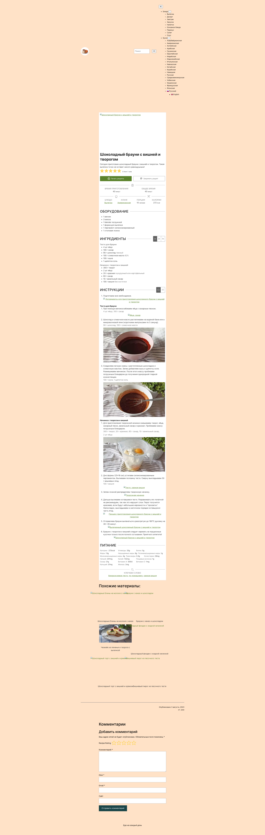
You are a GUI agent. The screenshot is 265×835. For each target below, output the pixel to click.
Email (102, 785)
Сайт (101, 796)
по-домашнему (136, 576)
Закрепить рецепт (150, 179)
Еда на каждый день (132, 825)
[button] (102, 170)
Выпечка (108, 203)
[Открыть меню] (154, 51)
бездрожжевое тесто (118, 576)
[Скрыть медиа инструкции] (163, 290)
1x (155, 239)
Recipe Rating (105, 743)
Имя (101, 775)
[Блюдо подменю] (169, 12)
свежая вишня (150, 576)
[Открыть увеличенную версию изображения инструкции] (134, 302)
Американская (124, 203)
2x (159, 239)
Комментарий (106, 750)
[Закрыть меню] (161, 6)
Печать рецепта (117, 179)
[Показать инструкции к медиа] (158, 290)
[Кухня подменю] (168, 38)
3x (163, 239)
